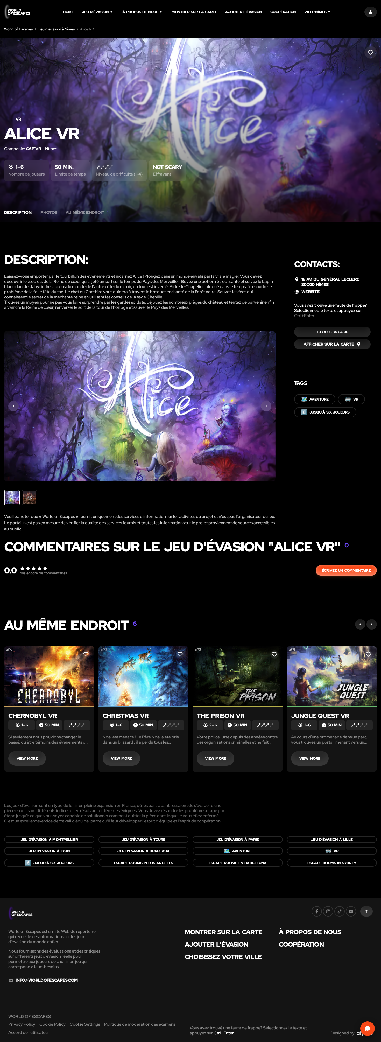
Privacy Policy (21, 1024)
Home (68, 12)
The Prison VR (220, 716)
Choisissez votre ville (223, 957)
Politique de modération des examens (139, 1024)
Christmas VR (126, 716)
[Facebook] (317, 911)
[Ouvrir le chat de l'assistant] (367, 1028)
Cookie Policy (52, 1024)
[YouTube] (351, 911)
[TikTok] (339, 911)
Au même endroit (87, 212)
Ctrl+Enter (304, 315)
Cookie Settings (85, 1024)
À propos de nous (140, 12)
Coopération (283, 12)
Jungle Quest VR (320, 716)
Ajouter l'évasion (243, 12)
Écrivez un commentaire (346, 570)
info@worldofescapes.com (46, 980)
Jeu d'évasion (95, 12)
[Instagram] (328, 911)
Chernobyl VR (32, 716)
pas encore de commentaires (43, 573)
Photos (48, 212)
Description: (18, 212)
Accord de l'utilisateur (28, 1032)
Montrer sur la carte (194, 12)
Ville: (315, 12)
